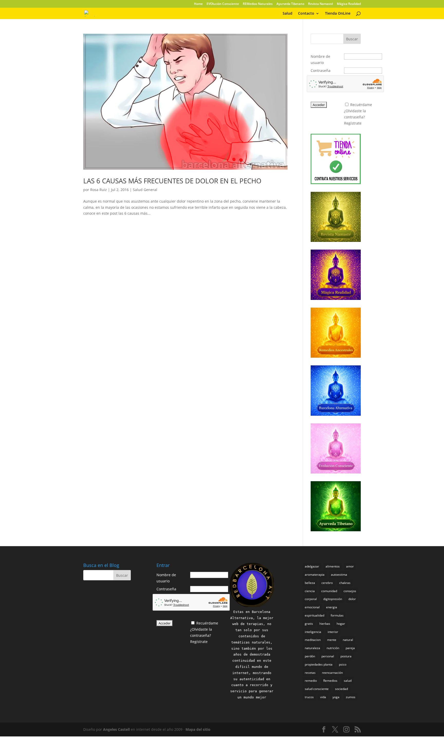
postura (345, 656)
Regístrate (353, 123)
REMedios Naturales (258, 4)
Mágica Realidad (349, 4)
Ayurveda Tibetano (290, 4)
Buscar (352, 38)
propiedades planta (318, 664)
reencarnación (332, 672)
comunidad (329, 591)
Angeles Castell (116, 729)
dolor (352, 599)
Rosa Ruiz (98, 189)
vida (323, 697)
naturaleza (312, 648)
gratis (309, 623)
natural (348, 640)
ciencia (310, 591)
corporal (311, 599)
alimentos (333, 566)
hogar (341, 623)
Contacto (306, 14)
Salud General (145, 189)
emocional (312, 607)
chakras (344, 583)
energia (331, 607)
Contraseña (320, 70)
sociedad (341, 689)
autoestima (339, 574)
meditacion (313, 640)
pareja (350, 648)
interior (333, 632)
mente (331, 640)
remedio (311, 680)
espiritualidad (314, 615)
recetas (310, 672)
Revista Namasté (320, 4)
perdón (310, 656)
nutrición (333, 648)
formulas (337, 615)
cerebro (327, 583)
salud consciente (317, 689)
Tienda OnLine (337, 14)
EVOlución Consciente (223, 4)
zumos (350, 697)
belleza (310, 583)
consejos (350, 591)
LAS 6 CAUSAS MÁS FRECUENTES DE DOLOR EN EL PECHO (172, 180)
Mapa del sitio (198, 729)
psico (342, 664)
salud (347, 680)
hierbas (324, 623)
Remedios (330, 680)
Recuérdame (361, 104)
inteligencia (313, 632)
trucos (309, 697)
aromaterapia (315, 574)
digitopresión (332, 599)
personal (327, 656)
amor (350, 566)
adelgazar (312, 566)
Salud (287, 14)
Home (198, 4)
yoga (335, 697)
